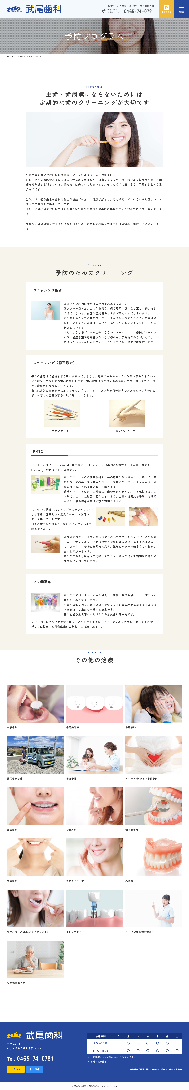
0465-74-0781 (139, 11)
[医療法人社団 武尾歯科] (34, 9)
